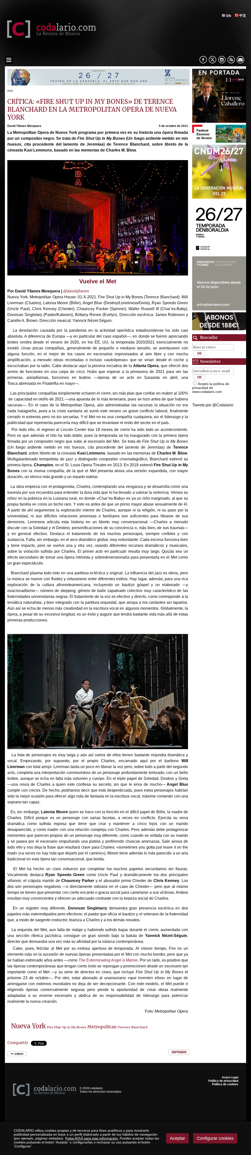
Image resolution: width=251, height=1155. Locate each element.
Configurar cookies (215, 1138)
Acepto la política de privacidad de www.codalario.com (210, 388)
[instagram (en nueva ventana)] (222, 59)
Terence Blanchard (132, 1027)
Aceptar (177, 1138)
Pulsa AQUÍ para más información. (92, 1138)
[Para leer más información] (98, 84)
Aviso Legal (230, 1077)
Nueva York (28, 1026)
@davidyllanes (75, 291)
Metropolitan (102, 1027)
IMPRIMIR (179, 1052)
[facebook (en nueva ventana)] (203, 59)
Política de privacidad (223, 1081)
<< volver (17, 1053)
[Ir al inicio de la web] (50, 36)
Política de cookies (225, 1084)
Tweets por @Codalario (212, 405)
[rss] (231, 59)
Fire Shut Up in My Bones (66, 1027)
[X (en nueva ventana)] (212, 59)
